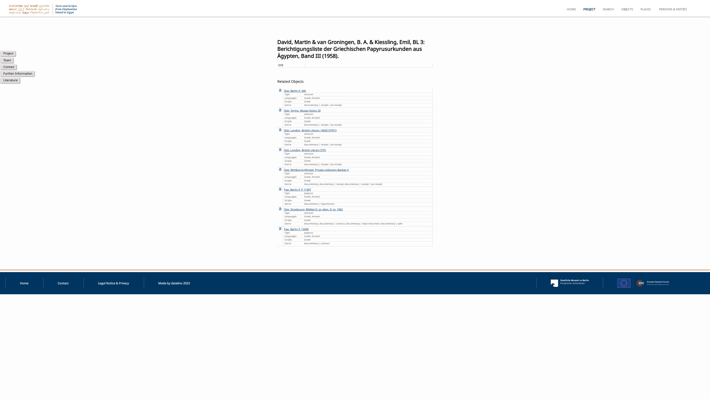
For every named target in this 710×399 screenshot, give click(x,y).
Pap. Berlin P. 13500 (296, 229)
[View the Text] (280, 90)
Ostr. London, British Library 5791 (305, 150)
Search (608, 9)
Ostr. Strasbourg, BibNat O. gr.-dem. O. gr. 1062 (313, 209)
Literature (10, 80)
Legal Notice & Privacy (113, 283)
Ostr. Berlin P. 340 (295, 91)
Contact (8, 67)
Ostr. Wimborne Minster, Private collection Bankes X (316, 170)
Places (645, 9)
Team (7, 60)
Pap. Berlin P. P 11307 (297, 189)
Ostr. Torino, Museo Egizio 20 (302, 110)
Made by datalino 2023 (174, 283)
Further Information (17, 73)
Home (571, 9)
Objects (627, 9)
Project (8, 53)
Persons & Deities (673, 9)
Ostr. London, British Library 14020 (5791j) (310, 130)
